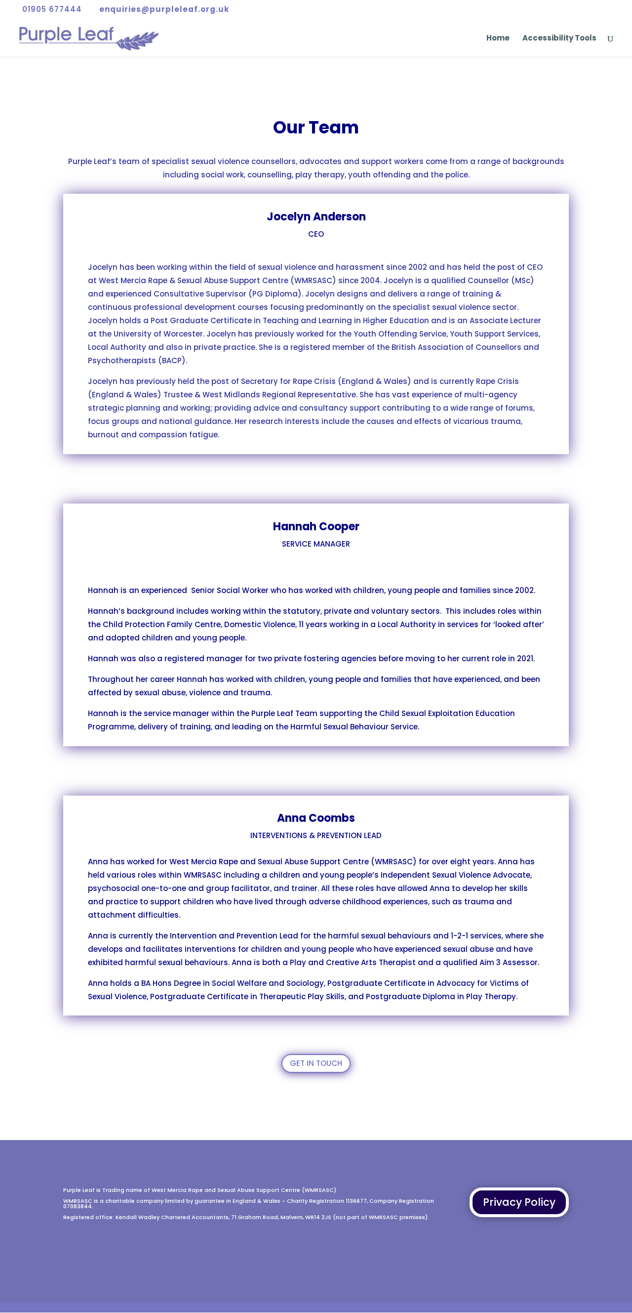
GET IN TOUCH (316, 1063)
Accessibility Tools (559, 39)
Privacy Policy (519, 1202)
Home (498, 39)
